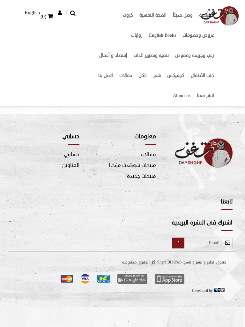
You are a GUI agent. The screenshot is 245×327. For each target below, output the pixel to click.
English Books (162, 35)
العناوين (70, 165)
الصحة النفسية (153, 15)
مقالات (125, 75)
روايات (137, 35)
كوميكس (175, 75)
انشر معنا (205, 96)
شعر (157, 75)
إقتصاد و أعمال (113, 55)
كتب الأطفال (202, 75)
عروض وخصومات (198, 35)
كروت (128, 15)
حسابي (71, 154)
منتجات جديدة (141, 176)
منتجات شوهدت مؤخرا (132, 165)
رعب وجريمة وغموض (194, 55)
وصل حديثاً (183, 15)
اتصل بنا (105, 75)
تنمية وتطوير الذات (151, 55)
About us (181, 96)
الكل (142, 75)
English (32, 12)
